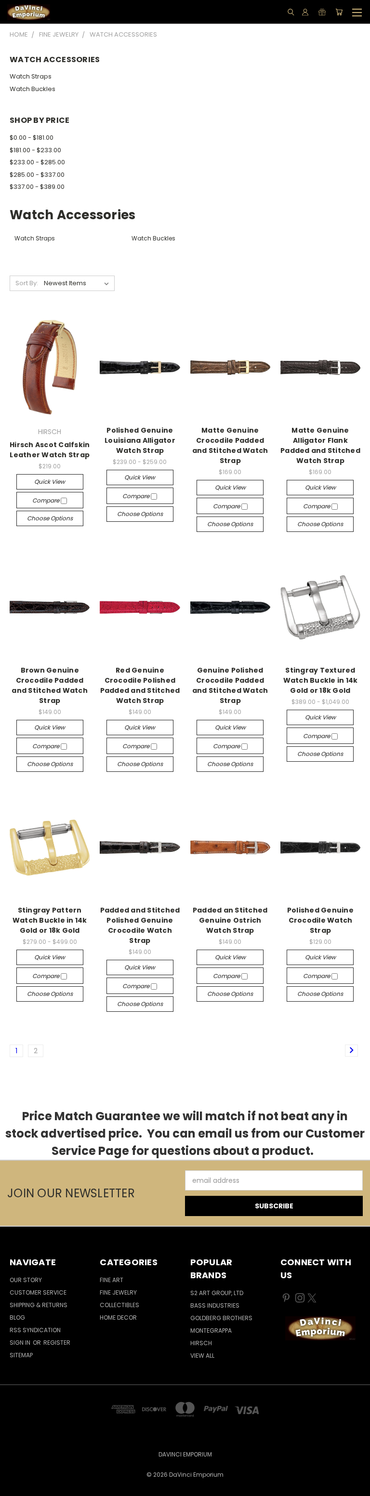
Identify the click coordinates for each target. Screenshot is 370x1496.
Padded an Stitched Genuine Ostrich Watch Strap (230, 920)
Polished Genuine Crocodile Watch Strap (320, 920)
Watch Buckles (32, 88)
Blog (17, 1317)
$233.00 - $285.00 (37, 162)
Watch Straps (31, 76)
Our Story (26, 1280)
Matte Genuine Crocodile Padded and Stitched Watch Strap (230, 445)
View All (202, 1355)
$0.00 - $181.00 (31, 137)
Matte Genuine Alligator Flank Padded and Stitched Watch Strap (320, 445)
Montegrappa (211, 1330)
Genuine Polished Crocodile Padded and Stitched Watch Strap (230, 685)
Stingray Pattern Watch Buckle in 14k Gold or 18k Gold (50, 920)
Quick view (49, 481)
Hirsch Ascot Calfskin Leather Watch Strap (50, 450)
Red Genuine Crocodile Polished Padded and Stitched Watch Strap (140, 685)
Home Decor (118, 1317)
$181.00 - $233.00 (35, 150)
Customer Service (38, 1292)
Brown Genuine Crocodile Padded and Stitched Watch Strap (50, 685)
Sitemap (21, 1355)
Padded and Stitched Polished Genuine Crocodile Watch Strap (140, 925)
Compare (46, 500)
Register (56, 1342)
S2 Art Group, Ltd (216, 1293)
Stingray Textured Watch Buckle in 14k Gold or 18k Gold (320, 680)
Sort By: (26, 283)
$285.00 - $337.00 (37, 174)
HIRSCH (201, 1343)
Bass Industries (214, 1305)
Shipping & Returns (38, 1305)
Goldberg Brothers (221, 1318)
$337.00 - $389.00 (37, 186)
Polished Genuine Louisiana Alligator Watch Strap (140, 440)
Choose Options (50, 518)
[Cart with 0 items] (339, 12)
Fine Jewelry (118, 1292)
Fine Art (111, 1280)
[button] (320, 1328)
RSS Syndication (35, 1330)
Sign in (21, 1342)
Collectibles (119, 1305)
